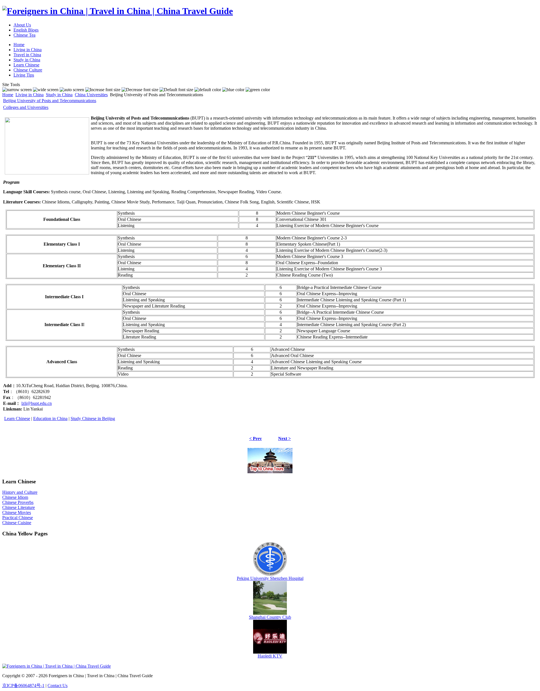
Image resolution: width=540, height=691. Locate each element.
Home (7, 94)
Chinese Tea (24, 35)
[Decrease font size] (140, 89)
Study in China (59, 94)
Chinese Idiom (15, 497)
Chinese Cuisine (16, 522)
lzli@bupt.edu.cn (36, 403)
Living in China (29, 94)
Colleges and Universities (25, 107)
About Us (22, 25)
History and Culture (19, 492)
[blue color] (233, 89)
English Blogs (26, 30)
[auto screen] (72, 89)
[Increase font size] (102, 89)
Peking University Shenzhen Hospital (270, 578)
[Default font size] (176, 89)
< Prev (255, 438)
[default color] (207, 89)
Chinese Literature (18, 507)
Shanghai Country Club (270, 617)
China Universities (91, 94)
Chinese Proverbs (17, 502)
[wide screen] (45, 89)
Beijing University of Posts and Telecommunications (49, 100)
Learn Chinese (17, 418)
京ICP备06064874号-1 (23, 685)
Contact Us (58, 685)
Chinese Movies (16, 512)
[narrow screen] (17, 89)
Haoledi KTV (270, 656)
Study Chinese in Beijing (93, 418)
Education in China (50, 418)
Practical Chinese (17, 517)
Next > (284, 438)
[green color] (258, 89)
